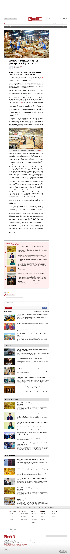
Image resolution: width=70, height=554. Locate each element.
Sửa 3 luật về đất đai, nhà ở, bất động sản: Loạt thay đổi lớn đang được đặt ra (32, 260)
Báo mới (64, 536)
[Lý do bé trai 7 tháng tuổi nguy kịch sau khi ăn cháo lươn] (9, 380)
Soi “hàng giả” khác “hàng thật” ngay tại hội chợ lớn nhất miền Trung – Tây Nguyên (32, 443)
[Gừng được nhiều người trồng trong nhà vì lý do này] (9, 371)
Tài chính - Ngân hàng (21, 26)
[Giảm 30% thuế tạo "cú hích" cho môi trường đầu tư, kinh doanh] (11, 255)
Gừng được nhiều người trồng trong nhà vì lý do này (29, 368)
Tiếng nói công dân (24, 517)
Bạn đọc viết (12, 531)
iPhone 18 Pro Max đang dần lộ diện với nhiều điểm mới (30, 459)
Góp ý (10, 18)
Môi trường (43, 517)
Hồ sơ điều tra (23, 516)
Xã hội (37, 23)
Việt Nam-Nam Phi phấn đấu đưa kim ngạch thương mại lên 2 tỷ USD (32, 324)
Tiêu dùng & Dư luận (60, 26)
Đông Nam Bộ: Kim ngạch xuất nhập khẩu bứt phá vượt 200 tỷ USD (32, 334)
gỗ (14, 297)
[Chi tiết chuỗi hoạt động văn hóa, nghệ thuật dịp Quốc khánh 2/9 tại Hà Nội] (11, 282)
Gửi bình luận (8, 307)
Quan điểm (12, 528)
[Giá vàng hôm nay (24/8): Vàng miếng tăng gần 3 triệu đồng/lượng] (11, 249)
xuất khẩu (8, 297)
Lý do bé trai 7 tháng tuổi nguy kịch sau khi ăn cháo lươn (31, 377)
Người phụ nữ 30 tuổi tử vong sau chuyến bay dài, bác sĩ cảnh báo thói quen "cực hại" (32, 350)
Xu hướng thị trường (49, 26)
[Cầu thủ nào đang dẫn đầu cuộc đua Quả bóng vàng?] (9, 361)
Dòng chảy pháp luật (24, 513)
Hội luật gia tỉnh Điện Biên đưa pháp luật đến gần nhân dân (31, 273)
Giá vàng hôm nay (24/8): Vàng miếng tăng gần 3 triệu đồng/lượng (32, 246)
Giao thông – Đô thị (44, 519)
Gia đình (53, 513)
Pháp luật (21, 23)
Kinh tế (30, 23)
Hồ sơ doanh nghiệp (39, 26)
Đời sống (45, 23)
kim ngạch (21, 297)
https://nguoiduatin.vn (7, 539)
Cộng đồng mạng (55, 517)
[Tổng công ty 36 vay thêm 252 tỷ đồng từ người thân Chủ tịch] (9, 481)
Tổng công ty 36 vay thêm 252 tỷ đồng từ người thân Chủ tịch (31, 478)
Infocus (62, 23)
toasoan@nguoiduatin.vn (8, 550)
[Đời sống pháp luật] (56, 551)
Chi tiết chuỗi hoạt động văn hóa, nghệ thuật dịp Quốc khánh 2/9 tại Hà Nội (32, 281)
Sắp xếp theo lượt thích (37, 311)
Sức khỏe (53, 514)
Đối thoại (11, 517)
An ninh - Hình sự (24, 519)
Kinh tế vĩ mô (30, 26)
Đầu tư (40, 150)
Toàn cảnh (12, 23)
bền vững (12, 297)
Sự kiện (11, 516)
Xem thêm (26, 395)
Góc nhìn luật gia (24, 514)
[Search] (60, 19)
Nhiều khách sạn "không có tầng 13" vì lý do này (29, 387)
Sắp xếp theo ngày (46, 311)
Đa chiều (54, 23)
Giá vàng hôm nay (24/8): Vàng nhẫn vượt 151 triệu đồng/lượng (32, 469)
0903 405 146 (7, 549)
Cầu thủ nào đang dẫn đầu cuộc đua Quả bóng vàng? (29, 358)
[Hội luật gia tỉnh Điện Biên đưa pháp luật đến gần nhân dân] (11, 276)
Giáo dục (43, 514)
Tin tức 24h (58, 536)
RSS (48, 536)
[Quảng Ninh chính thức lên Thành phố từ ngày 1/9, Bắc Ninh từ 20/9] (11, 269)
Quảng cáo (14, 18)
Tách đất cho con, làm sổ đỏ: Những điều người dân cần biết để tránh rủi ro (32, 498)
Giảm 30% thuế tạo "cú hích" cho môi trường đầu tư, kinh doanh (32, 253)
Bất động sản (12, 26)
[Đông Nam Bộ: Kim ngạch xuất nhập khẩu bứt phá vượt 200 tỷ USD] (9, 336)
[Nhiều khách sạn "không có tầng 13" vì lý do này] (9, 389)
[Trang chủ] (35, 19)
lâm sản (17, 297)
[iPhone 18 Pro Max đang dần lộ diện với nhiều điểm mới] (9, 462)
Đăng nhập (44, 307)
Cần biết (53, 516)
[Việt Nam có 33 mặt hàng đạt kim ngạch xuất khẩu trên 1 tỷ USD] (9, 317)
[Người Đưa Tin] (22, 536)
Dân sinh (43, 513)
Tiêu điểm (12, 513)
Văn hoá (42, 516)
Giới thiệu (52, 536)
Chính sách (12, 514)
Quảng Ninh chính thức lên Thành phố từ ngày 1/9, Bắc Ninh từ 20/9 (32, 268)
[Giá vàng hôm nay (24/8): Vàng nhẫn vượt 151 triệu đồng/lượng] (9, 471)
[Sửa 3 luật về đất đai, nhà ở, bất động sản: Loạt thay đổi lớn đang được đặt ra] (11, 262)
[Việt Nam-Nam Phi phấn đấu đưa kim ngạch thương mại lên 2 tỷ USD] (9, 326)
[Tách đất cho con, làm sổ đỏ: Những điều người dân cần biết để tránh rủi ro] (9, 501)
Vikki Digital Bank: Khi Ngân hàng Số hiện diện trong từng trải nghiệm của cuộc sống (32, 433)
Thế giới (11, 519)
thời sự (20, 102)
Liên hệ (6, 18)
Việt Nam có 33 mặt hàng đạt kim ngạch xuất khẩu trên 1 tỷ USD (32, 314)
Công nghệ (33, 522)
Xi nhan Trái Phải (13, 529)
